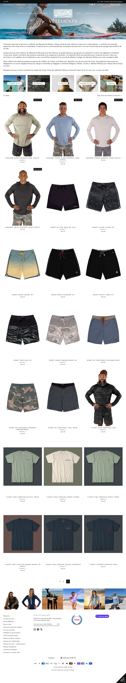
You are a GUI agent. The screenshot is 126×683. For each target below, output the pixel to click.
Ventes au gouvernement (61, 5)
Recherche (6, 616)
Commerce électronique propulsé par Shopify (63, 670)
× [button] (124, 681)
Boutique (43, 13)
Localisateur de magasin (45, 5)
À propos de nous (8, 619)
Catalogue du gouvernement (11, 633)
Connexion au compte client (11, 652)
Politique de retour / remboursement (14, 644)
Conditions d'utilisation (10, 650)
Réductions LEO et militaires (11, 638)
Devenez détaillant (21, 5)
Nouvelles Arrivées (27, 13)
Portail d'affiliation (8, 5)
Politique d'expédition (9, 647)
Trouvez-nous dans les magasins (12, 627)
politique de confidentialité (11, 641)
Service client (32, 5)
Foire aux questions (9, 630)
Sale (78, 13)
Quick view (22, 154)
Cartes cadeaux (92, 13)
